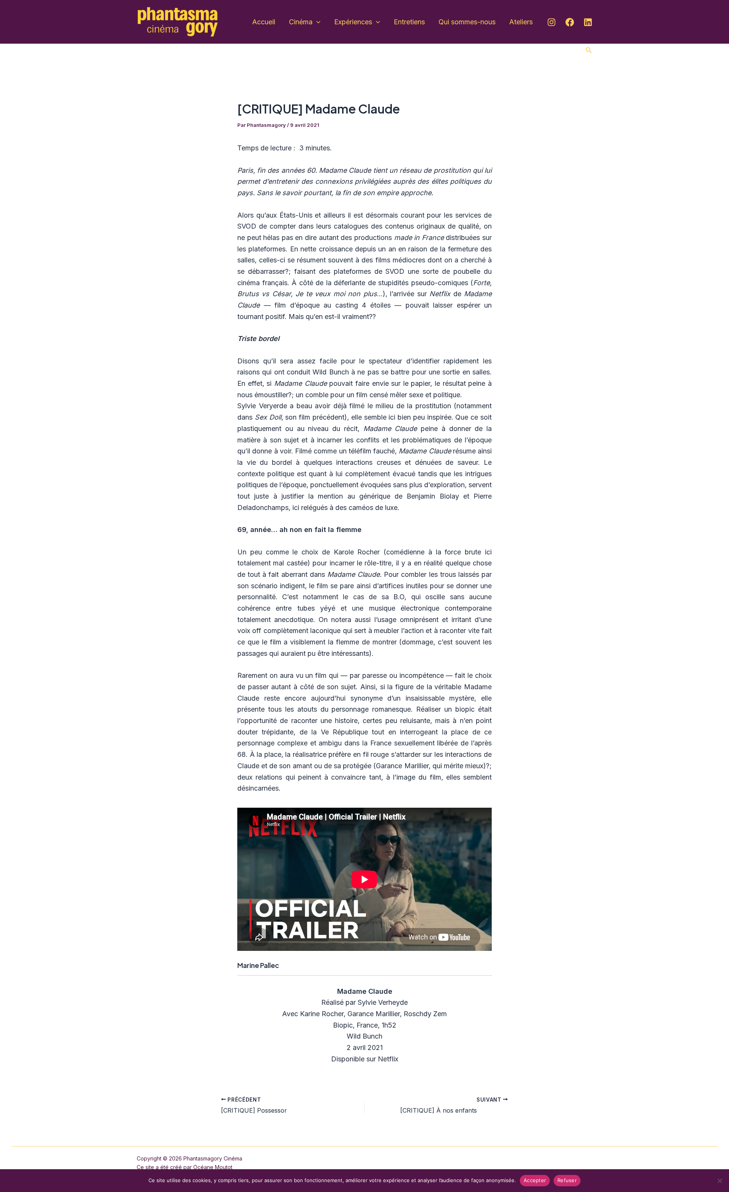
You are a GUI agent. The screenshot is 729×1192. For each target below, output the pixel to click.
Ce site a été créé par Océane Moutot (184, 1167)
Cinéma (300, 22)
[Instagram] (551, 22)
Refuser (567, 1180)
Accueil (263, 22)
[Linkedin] (588, 22)
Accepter (535, 1180)
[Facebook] (569, 22)
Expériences (353, 22)
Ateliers (521, 22)
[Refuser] (719, 1180)
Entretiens (409, 22)
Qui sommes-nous (467, 22)
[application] (316, 22)
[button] (588, 50)
